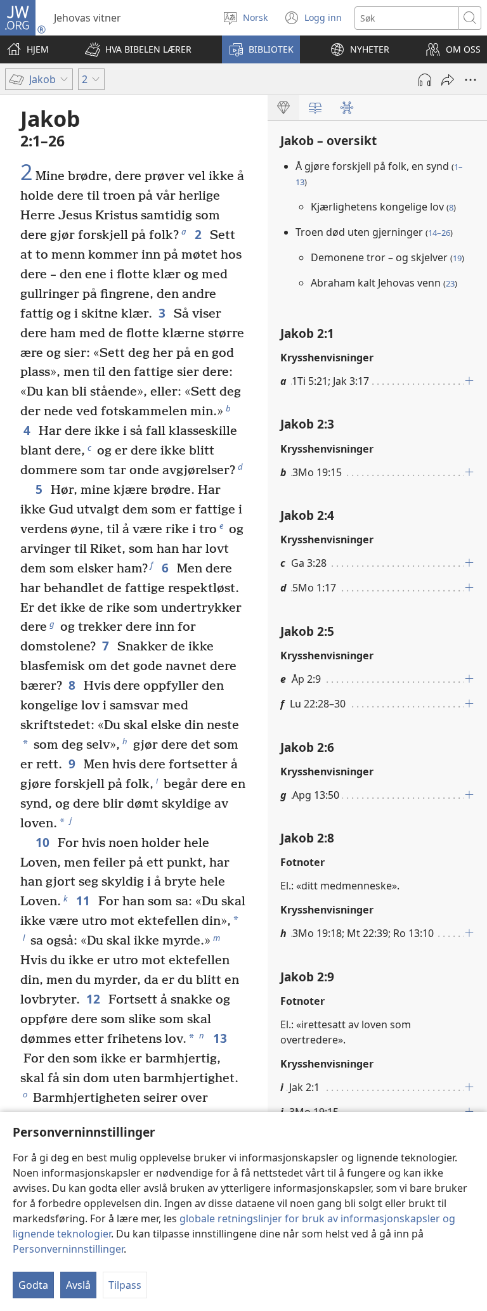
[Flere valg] (470, 79)
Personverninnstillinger (68, 1249)
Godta (33, 1285)
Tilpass (124, 1285)
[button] (138, 49)
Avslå (78, 1285)
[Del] (447, 79)
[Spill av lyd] (424, 79)
